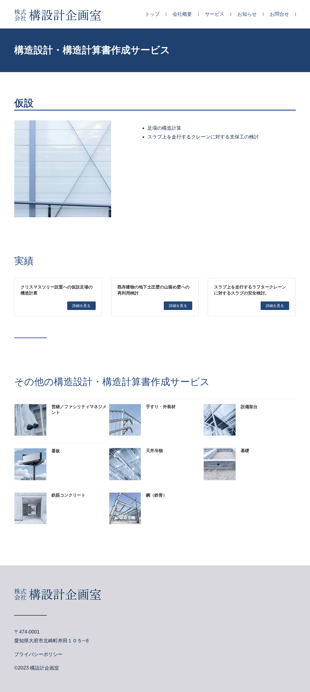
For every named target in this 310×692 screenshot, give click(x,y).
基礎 (245, 450)
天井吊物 (154, 450)
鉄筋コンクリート (68, 495)
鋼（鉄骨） (156, 495)
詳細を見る (81, 306)
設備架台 (249, 406)
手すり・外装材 (161, 406)
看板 (55, 451)
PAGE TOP (300, 665)
